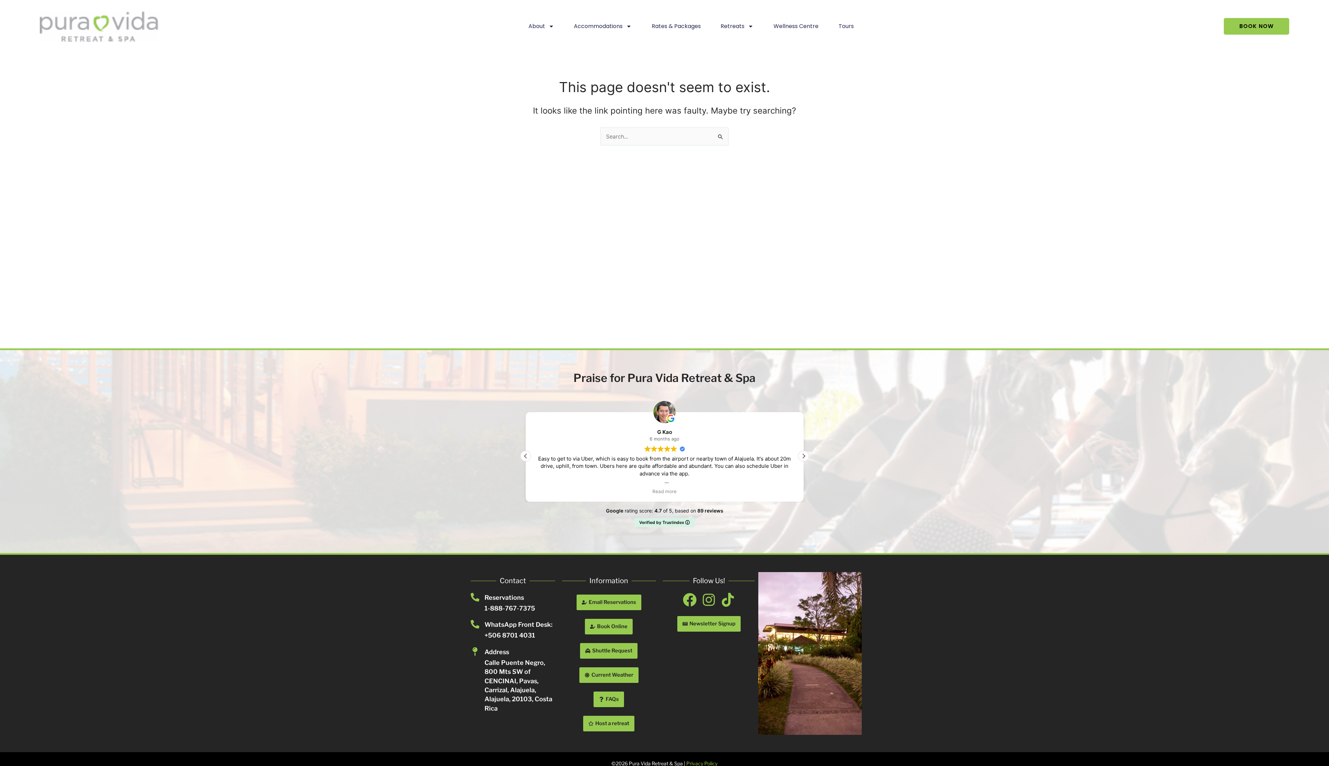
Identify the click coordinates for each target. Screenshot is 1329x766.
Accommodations (598, 26)
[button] (803, 456)
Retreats (732, 26)
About (536, 26)
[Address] (475, 651)
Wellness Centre (796, 26)
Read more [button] (664, 491)
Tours (846, 26)
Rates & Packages (676, 26)
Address (497, 652)
